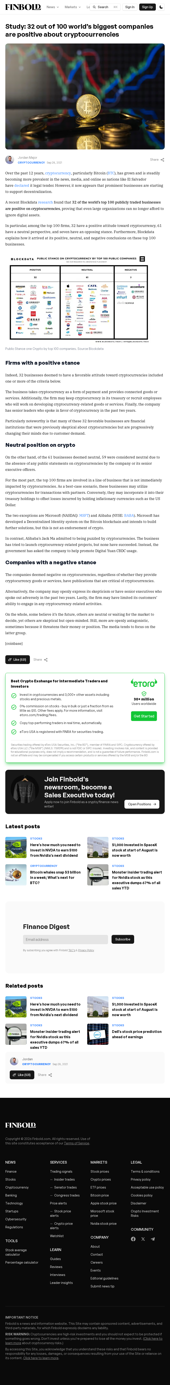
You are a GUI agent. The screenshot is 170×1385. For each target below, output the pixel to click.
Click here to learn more (40, 1358)
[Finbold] (23, 7)
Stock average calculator (16, 1252)
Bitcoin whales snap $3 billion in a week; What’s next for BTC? (55, 877)
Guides (55, 1259)
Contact (97, 1254)
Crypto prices (101, 1179)
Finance (11, 1171)
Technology (14, 1203)
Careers (97, 1262)
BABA (129, 515)
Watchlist (57, 1236)
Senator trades (63, 1187)
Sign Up (147, 7)
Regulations (14, 1227)
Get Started (144, 716)
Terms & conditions (145, 1171)
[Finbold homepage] (85, 1125)
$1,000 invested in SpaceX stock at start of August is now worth (135, 850)
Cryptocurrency (31, 162)
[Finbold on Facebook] (133, 1239)
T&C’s (71, 950)
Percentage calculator (21, 1262)
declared (21, 185)
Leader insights (61, 1283)
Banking (11, 1195)
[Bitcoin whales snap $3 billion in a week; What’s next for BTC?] (16, 874)
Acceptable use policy (147, 1187)
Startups (11, 1211)
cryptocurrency (58, 172)
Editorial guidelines (104, 1278)
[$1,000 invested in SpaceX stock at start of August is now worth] (97, 847)
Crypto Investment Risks (145, 1213)
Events (96, 1270)
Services (58, 1162)
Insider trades (62, 1179)
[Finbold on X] (143, 1239)
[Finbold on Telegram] (152, 1239)
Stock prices (100, 1171)
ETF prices (98, 1187)
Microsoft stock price (102, 1213)
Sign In (130, 7)
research (45, 202)
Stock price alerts (60, 1213)
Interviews (57, 1275)
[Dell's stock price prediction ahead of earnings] (97, 1034)
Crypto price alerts (61, 1226)
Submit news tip (102, 1286)
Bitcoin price (100, 1195)
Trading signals (61, 1171)
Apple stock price (104, 1203)
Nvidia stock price (104, 1223)
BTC (111, 172)
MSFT (84, 515)
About (95, 1246)
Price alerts (58, 1203)
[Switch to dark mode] (161, 7)
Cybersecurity (15, 1219)
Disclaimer (138, 1203)
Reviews (56, 1267)
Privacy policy (141, 1179)
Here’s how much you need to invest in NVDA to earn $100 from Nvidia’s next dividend (55, 850)
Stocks (36, 838)
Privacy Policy (86, 950)
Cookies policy (142, 1195)
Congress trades (65, 1195)
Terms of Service (76, 1143)
